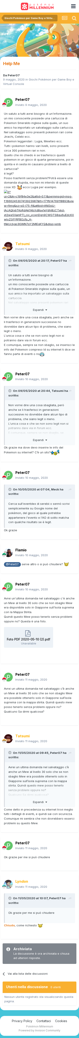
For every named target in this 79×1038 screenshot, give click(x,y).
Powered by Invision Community (39, 1030)
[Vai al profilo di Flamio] (8, 552)
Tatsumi (58, 390)
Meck (55, 489)
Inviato (31, 105)
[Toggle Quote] (10, 260)
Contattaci (43, 1021)
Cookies (61, 1021)
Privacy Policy (22, 1021)
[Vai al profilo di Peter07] (8, 102)
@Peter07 (12, 564)
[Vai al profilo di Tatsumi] (8, 246)
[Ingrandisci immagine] (39, 207)
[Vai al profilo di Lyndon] (8, 884)
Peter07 (14, 75)
